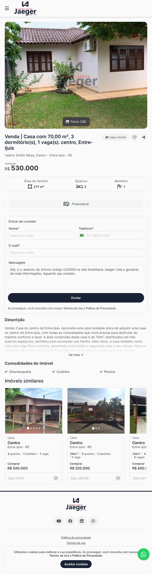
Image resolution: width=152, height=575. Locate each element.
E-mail (14, 246)
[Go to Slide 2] (31, 428)
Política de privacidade (76, 537)
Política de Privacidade (101, 308)
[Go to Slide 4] (36, 428)
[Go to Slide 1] (28, 428)
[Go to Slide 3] (34, 428)
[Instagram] (93, 521)
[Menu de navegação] (7, 8)
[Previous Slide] (8, 75)
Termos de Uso (73, 308)
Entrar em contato (22, 221)
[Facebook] (70, 521)
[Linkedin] (81, 521)
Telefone (86, 228)
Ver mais (74, 354)
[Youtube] (59, 521)
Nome (14, 228)
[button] (76, 75)
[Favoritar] (134, 137)
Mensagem (17, 263)
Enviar (76, 298)
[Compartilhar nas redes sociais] (143, 137)
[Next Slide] (144, 75)
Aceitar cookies (76, 564)
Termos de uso (76, 543)
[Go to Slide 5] (39, 428)
